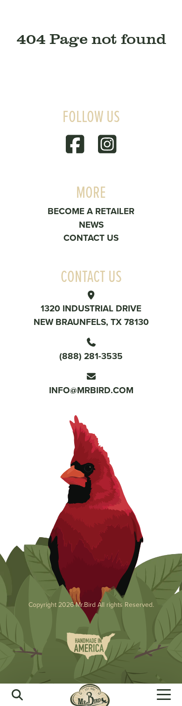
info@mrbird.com (91, 389)
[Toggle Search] (17, 695)
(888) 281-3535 (91, 355)
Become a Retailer (91, 210)
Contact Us (91, 237)
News (91, 224)
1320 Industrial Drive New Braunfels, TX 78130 (91, 315)
